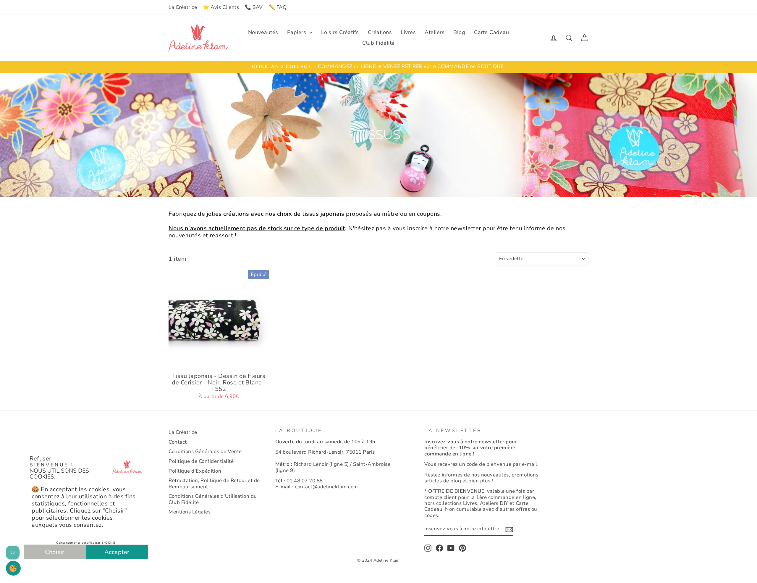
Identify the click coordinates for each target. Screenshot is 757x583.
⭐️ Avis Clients (221, 7)
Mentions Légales (190, 511)
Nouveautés (263, 32)
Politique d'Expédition (195, 471)
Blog (459, 32)
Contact (178, 442)
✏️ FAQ (278, 7)
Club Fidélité (378, 42)
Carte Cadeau (491, 32)
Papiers (297, 32)
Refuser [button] (40, 459)
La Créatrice (183, 7)
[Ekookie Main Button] (13, 568)
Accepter (117, 552)
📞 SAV (254, 7)
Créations (380, 32)
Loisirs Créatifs (340, 32)
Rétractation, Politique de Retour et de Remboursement (214, 483)
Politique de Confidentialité (201, 461)
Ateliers (434, 32)
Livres (408, 32)
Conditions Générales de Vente (205, 451)
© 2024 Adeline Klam (378, 560)
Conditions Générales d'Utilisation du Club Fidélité (213, 499)
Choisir (54, 552)
